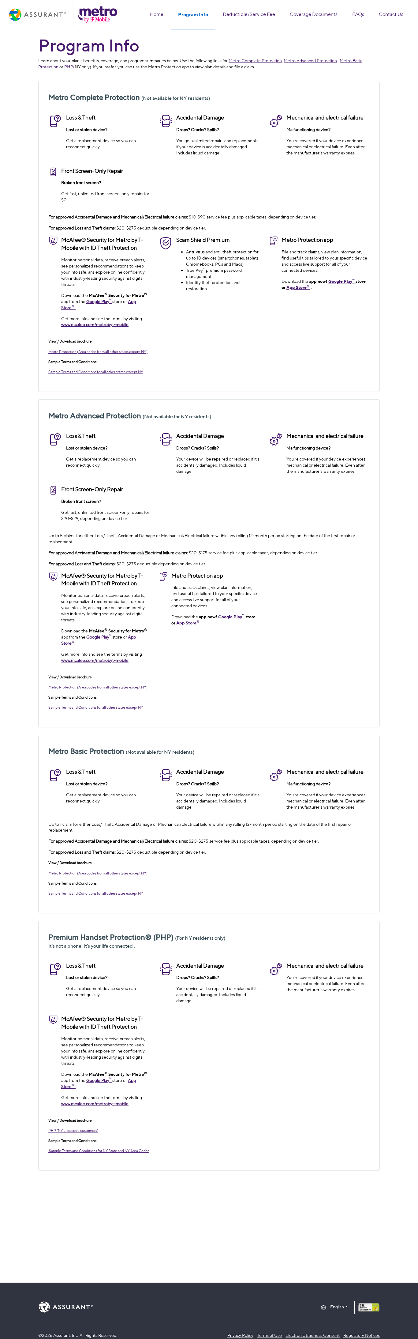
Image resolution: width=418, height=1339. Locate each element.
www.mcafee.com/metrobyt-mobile (95, 324)
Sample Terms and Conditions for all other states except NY (95, 372)
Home (156, 14)
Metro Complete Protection (255, 60)
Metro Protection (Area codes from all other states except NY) (97, 351)
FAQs (358, 14)
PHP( (69, 66)
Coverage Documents (314, 14)
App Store (298, 287)
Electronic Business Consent (313, 1335)
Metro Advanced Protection (310, 60)
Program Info (193, 14)
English (337, 1306)
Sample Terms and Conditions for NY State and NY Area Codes (98, 1150)
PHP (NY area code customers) (73, 1130)
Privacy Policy (240, 1335)
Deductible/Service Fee (249, 14)
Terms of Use (269, 1335)
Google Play (98, 301)
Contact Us (391, 14)
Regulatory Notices (361, 1335)
